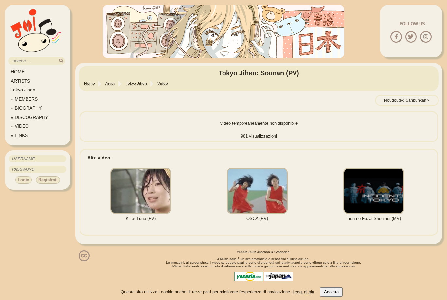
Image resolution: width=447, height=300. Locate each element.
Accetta (331, 292)
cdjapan (278, 276)
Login (23, 180)
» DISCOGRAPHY (29, 117)
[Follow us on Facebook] (396, 37)
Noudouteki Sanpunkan (405, 100)
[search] (61, 61)
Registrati (48, 180)
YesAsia (248, 276)
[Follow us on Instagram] (426, 37)
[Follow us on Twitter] (411, 37)
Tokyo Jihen (23, 89)
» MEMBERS (24, 99)
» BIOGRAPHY (26, 108)
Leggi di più (303, 292)
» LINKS (19, 135)
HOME (18, 71)
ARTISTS (20, 81)
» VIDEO (20, 126)
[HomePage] (36, 54)
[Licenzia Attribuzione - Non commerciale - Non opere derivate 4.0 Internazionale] (84, 259)
